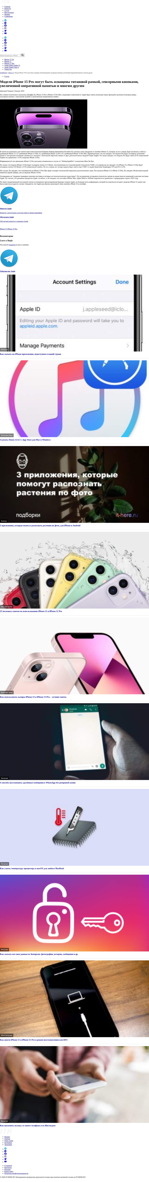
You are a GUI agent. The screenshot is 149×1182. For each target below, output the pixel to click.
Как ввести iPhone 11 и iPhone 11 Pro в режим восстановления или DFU (34, 1040)
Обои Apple (8, 1141)
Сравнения (8, 16)
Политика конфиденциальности (16, 1173)
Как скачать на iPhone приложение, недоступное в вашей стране (30, 354)
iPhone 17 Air (9, 59)
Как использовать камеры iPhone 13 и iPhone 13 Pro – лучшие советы (33, 697)
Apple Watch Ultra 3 (11, 67)
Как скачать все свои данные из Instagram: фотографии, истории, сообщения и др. (39, 954)
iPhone (3, 606)
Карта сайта (8, 1171)
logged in (12, 245)
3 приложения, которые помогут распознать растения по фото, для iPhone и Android (40, 525)
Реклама (7, 1169)
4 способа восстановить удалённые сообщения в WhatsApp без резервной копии (37, 783)
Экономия (8, 1145)
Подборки (4, 521)
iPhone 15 (11, 73)
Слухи (6, 10)
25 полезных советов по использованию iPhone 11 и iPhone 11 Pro (31, 611)
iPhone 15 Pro (12, 229)
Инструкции (9, 12)
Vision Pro (8, 69)
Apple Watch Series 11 (12, 65)
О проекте (8, 1166)
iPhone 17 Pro (9, 63)
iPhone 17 (7, 61)
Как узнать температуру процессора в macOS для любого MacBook (32, 868)
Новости (7, 8)
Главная (7, 7)
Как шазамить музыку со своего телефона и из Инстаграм (27, 1125)
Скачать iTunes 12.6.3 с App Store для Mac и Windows (25, 440)
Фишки (7, 14)
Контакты (8, 1167)
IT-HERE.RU (3, 73)
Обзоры (7, 1139)
